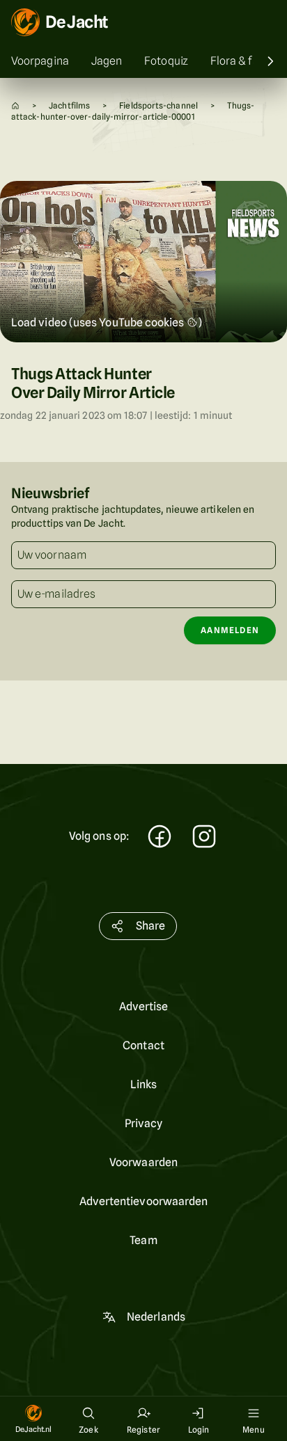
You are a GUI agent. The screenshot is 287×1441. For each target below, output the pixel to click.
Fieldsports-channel (158, 105)
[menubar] (143, 61)
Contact (143, 1045)
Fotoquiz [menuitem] (166, 60)
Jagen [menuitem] (106, 60)
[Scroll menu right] (270, 61)
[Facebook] (159, 838)
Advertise (144, 1006)
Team (143, 1240)
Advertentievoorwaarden (143, 1201)
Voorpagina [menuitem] (40, 60)
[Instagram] (204, 838)
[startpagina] (15, 105)
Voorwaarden (143, 1162)
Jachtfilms (69, 105)
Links (143, 1084)
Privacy (144, 1123)
